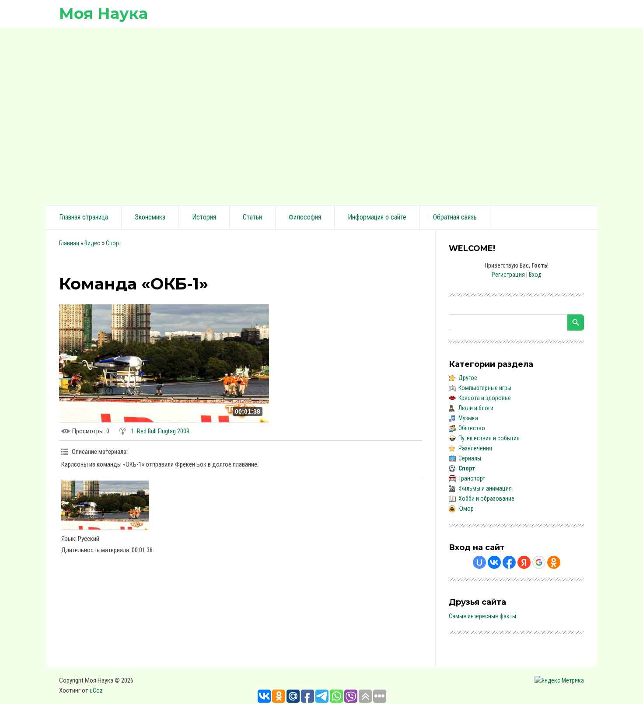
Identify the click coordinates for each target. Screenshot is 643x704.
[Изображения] (105, 505)
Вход (535, 274)
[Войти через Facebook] (509, 562)
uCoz (96, 690)
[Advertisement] (321, 115)
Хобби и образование (486, 498)
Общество (471, 428)
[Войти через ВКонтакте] (494, 562)
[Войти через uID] (479, 562)
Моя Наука (103, 13)
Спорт (113, 243)
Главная (69, 243)
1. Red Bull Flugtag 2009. (161, 431)
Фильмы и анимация (485, 488)
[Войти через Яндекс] (524, 562)
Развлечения (475, 448)
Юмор (466, 508)
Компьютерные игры (484, 387)
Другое (467, 377)
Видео (92, 243)
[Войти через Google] (538, 562)
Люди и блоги (475, 407)
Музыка (468, 418)
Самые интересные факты (482, 616)
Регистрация (508, 274)
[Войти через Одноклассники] (553, 562)
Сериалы (469, 458)
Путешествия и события (489, 438)
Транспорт (471, 478)
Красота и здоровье (484, 397)
